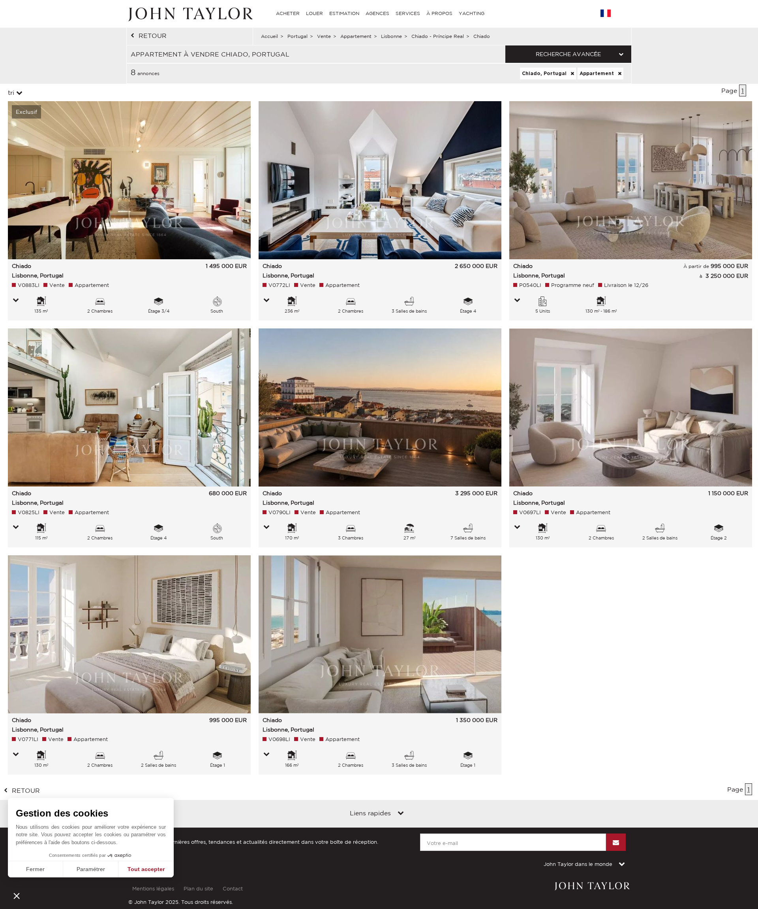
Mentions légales (153, 889)
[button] (16, 895)
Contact (233, 889)
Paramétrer (91, 869)
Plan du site (198, 889)
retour (153, 35)
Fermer (35, 869)
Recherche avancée (568, 54)
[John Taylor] (189, 13)
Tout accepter (146, 869)
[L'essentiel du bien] (16, 301)
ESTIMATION (344, 13)
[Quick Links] (401, 814)
